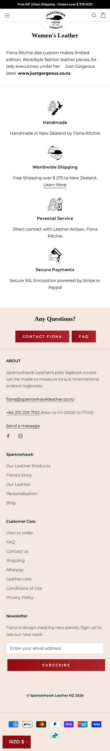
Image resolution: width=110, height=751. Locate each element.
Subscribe (56, 665)
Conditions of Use (24, 588)
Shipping (15, 560)
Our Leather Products (28, 465)
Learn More (55, 184)
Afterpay (15, 569)
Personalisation (21, 493)
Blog (11, 502)
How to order (19, 532)
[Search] (94, 15)
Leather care (19, 579)
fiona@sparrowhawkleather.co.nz (40, 399)
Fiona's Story (19, 475)
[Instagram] (20, 435)
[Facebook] (8, 435)
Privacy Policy (20, 597)
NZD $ (16, 742)
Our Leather (18, 484)
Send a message (23, 425)
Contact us (17, 551)
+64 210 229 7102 (23, 412)
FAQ (84, 336)
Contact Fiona (42, 336)
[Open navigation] (7, 15)
